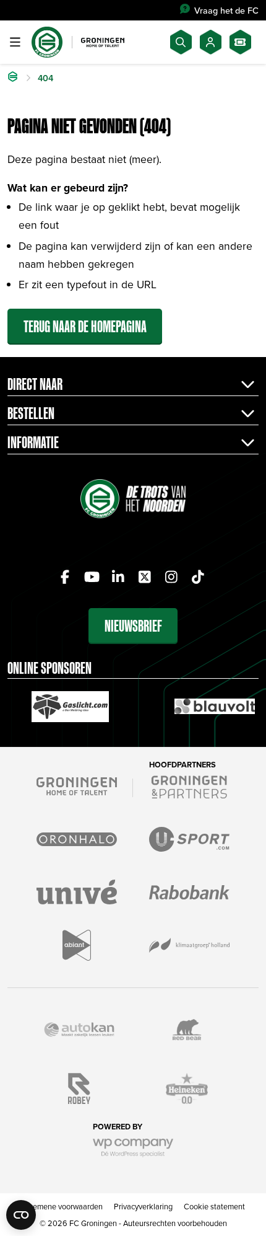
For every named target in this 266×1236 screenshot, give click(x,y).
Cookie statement (214, 1206)
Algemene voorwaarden (62, 1206)
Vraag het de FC (226, 10)
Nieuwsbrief (133, 625)
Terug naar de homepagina (85, 326)
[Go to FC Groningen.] (12, 78)
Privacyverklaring (143, 1206)
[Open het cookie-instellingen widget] (21, 1215)
